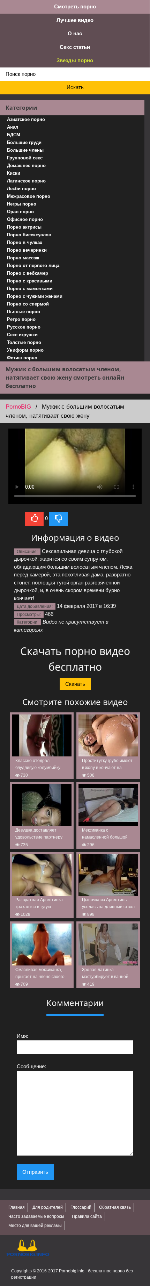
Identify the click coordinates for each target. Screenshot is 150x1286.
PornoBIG (18, 406)
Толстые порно (24, 342)
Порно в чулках (24, 242)
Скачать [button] (75, 684)
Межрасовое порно (28, 196)
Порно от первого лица (33, 265)
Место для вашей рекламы (35, 1225)
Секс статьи (75, 47)
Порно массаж (23, 257)
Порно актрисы (24, 227)
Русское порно (23, 327)
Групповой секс (25, 157)
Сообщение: (31, 1066)
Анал (12, 127)
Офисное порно (25, 219)
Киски (13, 173)
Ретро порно (21, 319)
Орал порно (20, 211)
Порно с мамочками (30, 288)
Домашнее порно (26, 165)
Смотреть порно (75, 6)
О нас (75, 33)
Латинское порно (26, 181)
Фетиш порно (22, 357)
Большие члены (25, 150)
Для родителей (47, 1207)
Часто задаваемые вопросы (36, 1216)
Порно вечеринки (27, 250)
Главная (16, 1207)
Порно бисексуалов (29, 234)
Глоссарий (80, 1207)
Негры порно (21, 204)
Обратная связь (115, 1207)
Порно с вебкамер (27, 273)
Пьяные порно (23, 311)
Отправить (35, 1172)
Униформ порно (25, 350)
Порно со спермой (28, 304)
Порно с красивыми (29, 280)
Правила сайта (87, 1216)
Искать (75, 87)
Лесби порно (21, 188)
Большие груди (24, 142)
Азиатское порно (26, 119)
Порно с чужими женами (34, 296)
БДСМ (13, 134)
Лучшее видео (75, 20)
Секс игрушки (22, 334)
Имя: (22, 1036)
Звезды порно (75, 60)
